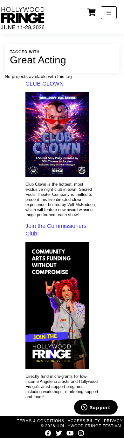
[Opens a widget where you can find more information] (96, 408)
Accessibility (84, 421)
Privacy (113, 421)
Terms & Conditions (40, 421)
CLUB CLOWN (44, 84)
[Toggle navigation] (109, 12)
